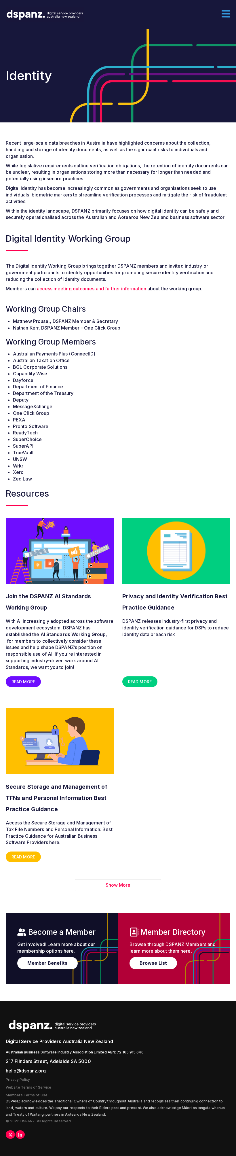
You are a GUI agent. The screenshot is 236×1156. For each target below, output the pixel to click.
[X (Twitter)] (10, 1134)
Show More (118, 885)
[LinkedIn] (20, 1134)
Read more (23, 681)
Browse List (153, 963)
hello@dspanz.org (26, 1071)
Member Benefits (47, 963)
